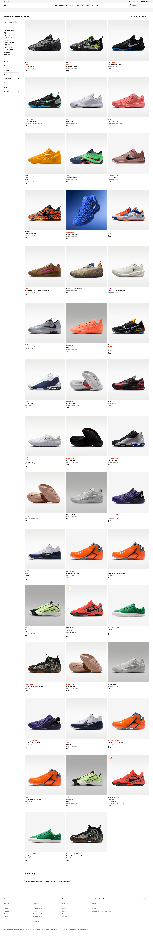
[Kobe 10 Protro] (86, 97)
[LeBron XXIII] (128, 210)
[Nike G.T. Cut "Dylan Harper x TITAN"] (128, 323)
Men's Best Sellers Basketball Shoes (34, 881)
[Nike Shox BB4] (45, 379)
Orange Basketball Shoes (122, 878)
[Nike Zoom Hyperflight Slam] (86, 549)
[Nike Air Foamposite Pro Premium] (45, 662)
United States (145, 898)
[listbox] (145, 17)
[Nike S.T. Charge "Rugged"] (86, 266)
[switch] (15, 22)
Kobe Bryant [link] (8, 47)
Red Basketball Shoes (50, 881)
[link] (69, 588)
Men (56, 5)
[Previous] (47, 10)
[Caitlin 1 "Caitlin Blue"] (86, 210)
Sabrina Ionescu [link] (9, 30)
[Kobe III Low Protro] (128, 97)
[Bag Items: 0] (147, 5)
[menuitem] (138, 1)
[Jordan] (5, 1)
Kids (66, 5)
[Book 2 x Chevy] (128, 153)
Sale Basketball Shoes (46, 878)
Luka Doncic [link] (7, 52)
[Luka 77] (45, 605)
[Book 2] (45, 549)
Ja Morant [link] (7, 28)
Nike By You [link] (7, 54)
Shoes (16, 14)
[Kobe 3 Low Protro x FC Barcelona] (128, 492)
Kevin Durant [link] (8, 38)
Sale (97, 5)
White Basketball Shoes (64, 881)
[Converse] (9, 1)
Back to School (89, 5)
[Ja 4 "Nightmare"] (86, 153)
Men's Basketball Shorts (60, 878)
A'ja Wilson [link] (7, 33)
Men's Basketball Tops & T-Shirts (77, 878)
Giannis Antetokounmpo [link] (9, 41)
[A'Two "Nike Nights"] (45, 97)
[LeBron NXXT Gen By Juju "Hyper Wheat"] (45, 266)
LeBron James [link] (8, 49)
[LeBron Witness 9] (45, 323)
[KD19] (45, 153)
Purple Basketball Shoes (93, 878)
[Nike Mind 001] (86, 379)
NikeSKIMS (79, 5)
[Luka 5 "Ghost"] (86, 492)
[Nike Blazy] (128, 605)
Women (61, 5)
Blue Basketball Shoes (108, 878)
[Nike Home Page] (6, 5)
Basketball (10, 14)
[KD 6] (128, 379)
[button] (11, 61)
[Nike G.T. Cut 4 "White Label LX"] (128, 266)
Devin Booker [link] (8, 44)
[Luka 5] (86, 323)
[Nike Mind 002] (45, 436)
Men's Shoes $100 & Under (32, 878)
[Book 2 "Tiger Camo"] (45, 210)
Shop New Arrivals (76, 9)
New (5, 14)
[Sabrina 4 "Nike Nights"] (128, 40)
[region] (10, 57)
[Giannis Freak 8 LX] (45, 40)
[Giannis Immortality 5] (86, 40)
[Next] (105, 10)
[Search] (129, 5)
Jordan (72, 5)
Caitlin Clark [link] (7, 35)
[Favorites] (144, 5)
